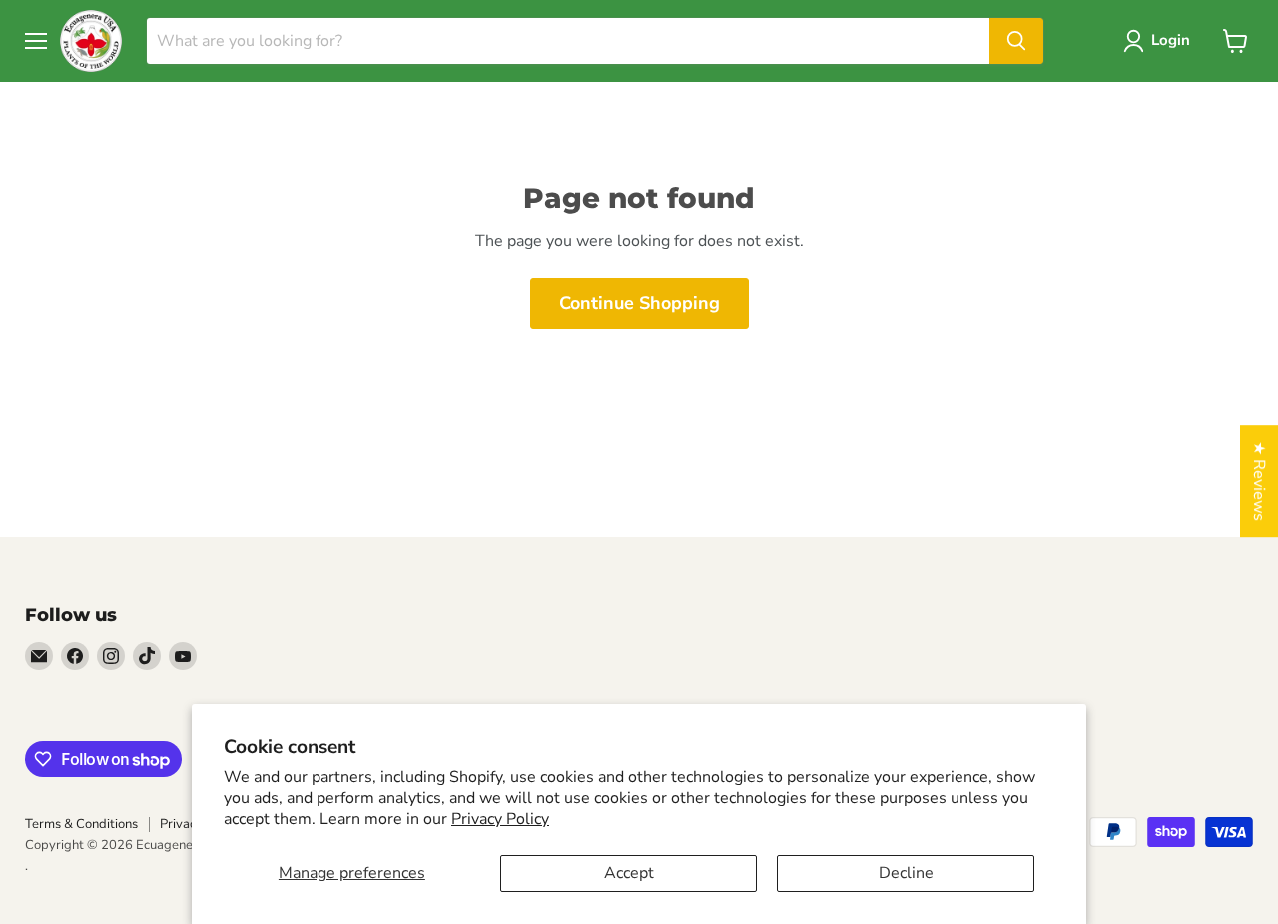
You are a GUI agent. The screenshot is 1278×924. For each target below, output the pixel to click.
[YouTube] (183, 656)
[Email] (39, 656)
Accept (629, 873)
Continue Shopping (639, 303)
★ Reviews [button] (1259, 481)
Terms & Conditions (81, 824)
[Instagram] (111, 656)
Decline (906, 873)
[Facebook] (75, 656)
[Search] (1016, 41)
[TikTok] (147, 656)
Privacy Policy (500, 819)
